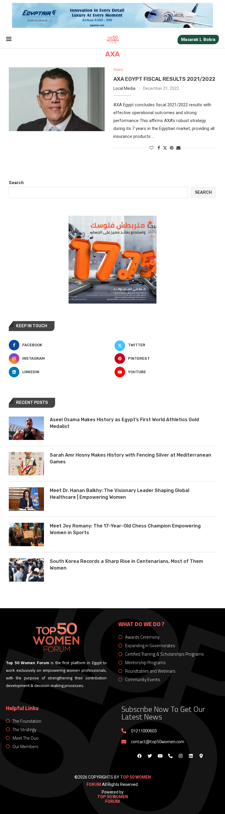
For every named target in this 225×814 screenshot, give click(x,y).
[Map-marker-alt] (201, 756)
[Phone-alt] (170, 756)
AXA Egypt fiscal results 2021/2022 (164, 79)
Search (16, 182)
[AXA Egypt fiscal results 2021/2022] (57, 99)
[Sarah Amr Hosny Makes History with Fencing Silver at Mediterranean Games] (26, 463)
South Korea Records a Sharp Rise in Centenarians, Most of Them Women (126, 564)
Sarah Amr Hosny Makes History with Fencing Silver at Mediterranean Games (130, 458)
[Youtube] (160, 756)
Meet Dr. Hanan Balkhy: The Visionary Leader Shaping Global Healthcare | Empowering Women (119, 494)
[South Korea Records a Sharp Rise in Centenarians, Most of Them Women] (26, 570)
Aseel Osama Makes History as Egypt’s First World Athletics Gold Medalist (124, 423)
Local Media (124, 88)
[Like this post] (151, 147)
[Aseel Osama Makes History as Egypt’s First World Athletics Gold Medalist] (26, 428)
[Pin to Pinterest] (171, 147)
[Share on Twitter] (165, 147)
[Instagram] (180, 756)
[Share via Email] (178, 147)
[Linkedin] (190, 756)
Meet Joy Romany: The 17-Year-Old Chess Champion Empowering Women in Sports (125, 529)
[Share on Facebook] (159, 147)
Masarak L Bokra (198, 39)
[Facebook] (139, 756)
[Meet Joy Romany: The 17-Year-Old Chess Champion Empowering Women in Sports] (26, 534)
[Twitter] (149, 756)
